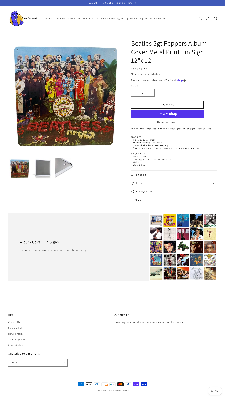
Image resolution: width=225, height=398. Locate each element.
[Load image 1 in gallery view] (19, 168)
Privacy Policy (15, 345)
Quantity (135, 86)
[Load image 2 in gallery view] (42, 168)
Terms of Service (17, 339)
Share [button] (138, 200)
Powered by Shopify (121, 390)
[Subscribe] (63, 363)
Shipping (135, 74)
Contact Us (14, 322)
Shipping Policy (16, 327)
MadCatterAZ (108, 390)
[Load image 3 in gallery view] (65, 168)
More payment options (167, 122)
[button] (68, 18)
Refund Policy (15, 333)
